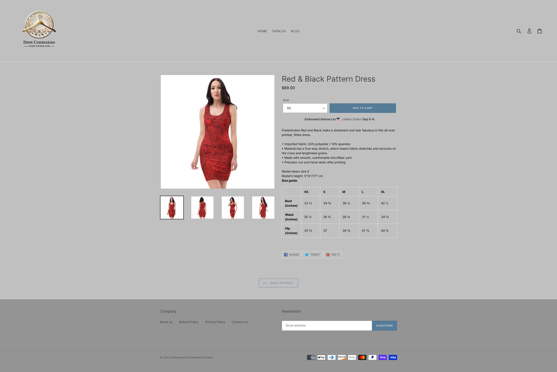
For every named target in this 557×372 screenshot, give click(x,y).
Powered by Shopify (201, 357)
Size (286, 100)
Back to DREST (282, 283)
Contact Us (240, 322)
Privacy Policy (215, 322)
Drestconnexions (179, 357)
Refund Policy (189, 322)
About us (166, 322)
